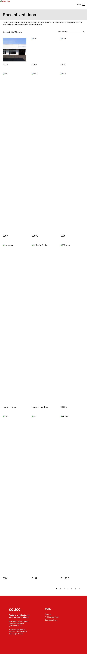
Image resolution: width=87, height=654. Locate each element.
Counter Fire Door (40, 407)
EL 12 (34, 578)
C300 (63, 235)
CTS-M (64, 407)
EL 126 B (65, 578)
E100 (5, 578)
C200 (5, 235)
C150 (34, 64)
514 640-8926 (21, 630)
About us (48, 614)
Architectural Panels (52, 617)
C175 (63, 64)
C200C (35, 235)
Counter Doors (9, 407)
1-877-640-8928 (21, 632)
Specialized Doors (51, 620)
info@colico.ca (18, 634)
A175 (5, 64)
